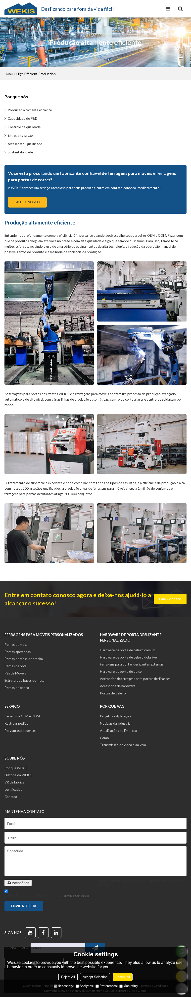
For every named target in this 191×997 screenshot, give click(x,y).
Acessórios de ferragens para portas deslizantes (135, 679)
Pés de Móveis (15, 673)
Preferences (108, 986)
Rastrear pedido (16, 723)
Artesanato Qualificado (25, 144)
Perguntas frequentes (20, 731)
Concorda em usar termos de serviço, (47, 895)
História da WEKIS (18, 775)
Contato (10, 797)
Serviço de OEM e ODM (22, 716)
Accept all (122, 977)
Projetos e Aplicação (115, 716)
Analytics (86, 986)
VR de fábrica (14, 782)
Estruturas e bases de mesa (24, 680)
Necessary (65, 986)
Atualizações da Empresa (118, 731)
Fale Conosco (27, 202)
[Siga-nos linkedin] (56, 932)
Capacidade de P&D (23, 118)
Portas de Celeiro (113, 693)
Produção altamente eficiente (30, 110)
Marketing (130, 986)
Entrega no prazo (20, 135)
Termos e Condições (76, 895)
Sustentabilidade (20, 152)
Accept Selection (95, 977)
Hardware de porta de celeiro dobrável (128, 657)
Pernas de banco (16, 688)
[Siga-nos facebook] (43, 932)
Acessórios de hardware (117, 686)
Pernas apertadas (17, 652)
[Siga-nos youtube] (30, 932)
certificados (13, 789)
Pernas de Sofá (15, 666)
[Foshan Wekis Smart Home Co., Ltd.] (20, 8)
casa (9, 73)
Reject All (68, 977)
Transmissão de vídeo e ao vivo (123, 745)
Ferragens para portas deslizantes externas (131, 664)
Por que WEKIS (16, 768)
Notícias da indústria (115, 723)
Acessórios (20, 883)
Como (104, 738)
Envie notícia (23, 906)
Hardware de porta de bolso (121, 671)
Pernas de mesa (16, 645)
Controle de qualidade (24, 127)
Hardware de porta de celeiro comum (127, 650)
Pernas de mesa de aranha (23, 659)
